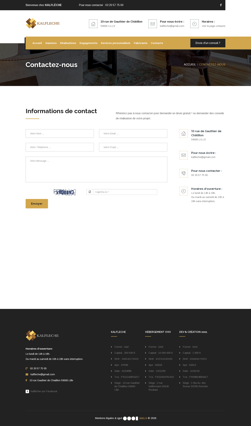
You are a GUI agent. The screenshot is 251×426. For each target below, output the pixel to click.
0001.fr (143, 418)
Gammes (51, 43)
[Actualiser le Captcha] (89, 192)
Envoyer (37, 203)
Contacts (157, 43)
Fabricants (141, 43)
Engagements (88, 43)
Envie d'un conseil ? (208, 43)
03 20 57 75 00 (114, 5)
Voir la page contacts (213, 25)
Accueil (37, 43)
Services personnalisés (115, 43)
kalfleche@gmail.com (172, 25)
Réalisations (68, 43)
